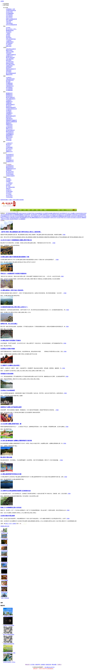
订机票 (13, 199)
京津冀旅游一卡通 (10, 9)
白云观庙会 (8, 44)
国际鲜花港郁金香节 (11, 107)
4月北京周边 (4, 574)
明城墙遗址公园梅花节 (11, 120)
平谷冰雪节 (8, 53)
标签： (2, 237)
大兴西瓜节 (8, 77)
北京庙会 (8, 27)
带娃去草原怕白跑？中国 (9, 652)
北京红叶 (8, 145)
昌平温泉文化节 (60, 214)
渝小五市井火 (4, 586)
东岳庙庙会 (8, 31)
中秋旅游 (8, 181)
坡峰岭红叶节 (9, 151)
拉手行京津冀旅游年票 (11, 24)
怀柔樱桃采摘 (61, 216)
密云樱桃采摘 (54, 216)
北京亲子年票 (9, 11)
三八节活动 (8, 194)
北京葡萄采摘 (9, 90)
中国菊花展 (8, 103)
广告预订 (59, 664)
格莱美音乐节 (46, 214)
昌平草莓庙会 (9, 43)
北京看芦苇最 (4, 539)
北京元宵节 (8, 193)
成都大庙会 (27, 216)
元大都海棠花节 (10, 133)
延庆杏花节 (8, 117)
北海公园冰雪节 (10, 59)
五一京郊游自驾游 (10, 187)
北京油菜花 (8, 111)
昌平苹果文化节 (10, 80)
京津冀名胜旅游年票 (11, 10)
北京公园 (12, 216)
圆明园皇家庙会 (10, 30)
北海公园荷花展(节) (10, 98)
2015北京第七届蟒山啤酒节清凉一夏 (11, 423)
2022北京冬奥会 (10, 174)
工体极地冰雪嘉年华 (11, 54)
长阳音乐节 (8, 157)
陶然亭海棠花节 (10, 131)
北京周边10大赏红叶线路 (8, 348)
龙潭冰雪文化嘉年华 (11, 49)
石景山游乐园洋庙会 (11, 39)
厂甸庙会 (8, 33)
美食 (59, 210)
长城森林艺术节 (10, 161)
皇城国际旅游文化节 (11, 168)
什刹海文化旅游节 (10, 175)
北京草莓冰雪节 (10, 61)
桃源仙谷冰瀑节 (10, 63)
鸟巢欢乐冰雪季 (10, 51)
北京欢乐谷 (24, 213)
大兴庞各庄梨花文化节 (11, 108)
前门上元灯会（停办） (11, 29)
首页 (12, 210)
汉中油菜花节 (53, 214)
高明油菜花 (21, 216)
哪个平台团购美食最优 (8, 634)
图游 (45, 210)
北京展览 (7, 219)
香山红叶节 (8, 144)
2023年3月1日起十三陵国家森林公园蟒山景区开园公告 (16, 240)
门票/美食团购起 (71, 210)
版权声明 (37, 664)
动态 (16, 210)
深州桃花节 (48, 216)
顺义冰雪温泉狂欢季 (11, 73)
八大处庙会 (8, 40)
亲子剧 (7, 213)
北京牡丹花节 (73, 216)
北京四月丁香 (4, 533)
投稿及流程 (48, 664)
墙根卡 (6, 199)
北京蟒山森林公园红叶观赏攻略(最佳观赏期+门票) (15, 257)
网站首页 (27, 664)
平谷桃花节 (8, 100)
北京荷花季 (8, 140)
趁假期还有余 (4, 550)
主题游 (2, 1)
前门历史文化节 (10, 171)
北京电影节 (7, 217)
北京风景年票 (9, 14)
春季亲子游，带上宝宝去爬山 (9, 323)
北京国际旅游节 (10, 165)
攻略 (20, 210)
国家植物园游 (4, 562)
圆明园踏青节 (9, 135)
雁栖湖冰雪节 (9, 74)
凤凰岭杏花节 (9, 124)
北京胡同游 (8, 164)
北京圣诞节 (8, 180)
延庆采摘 (8, 81)
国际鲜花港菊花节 (10, 104)
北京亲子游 (8, 184)
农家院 (17, 199)
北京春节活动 (74, 214)
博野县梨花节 (80, 216)
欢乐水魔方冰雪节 (10, 64)
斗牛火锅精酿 (4, 580)
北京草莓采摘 (9, 84)
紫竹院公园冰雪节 (10, 57)
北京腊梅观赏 (22, 219)
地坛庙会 (8, 36)
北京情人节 (8, 190)
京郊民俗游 (8, 170)
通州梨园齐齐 (4, 592)
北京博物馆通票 (10, 13)
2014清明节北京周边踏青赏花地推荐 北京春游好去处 (16, 490)
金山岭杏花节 (9, 127)
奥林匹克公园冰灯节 (11, 69)
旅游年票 (3, 199)
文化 (63, 210)
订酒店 (10, 199)
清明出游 (8, 188)
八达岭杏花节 (9, 126)
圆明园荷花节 (9, 93)
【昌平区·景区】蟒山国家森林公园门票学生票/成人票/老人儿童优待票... (21, 232)
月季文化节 (8, 138)
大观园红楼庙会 (10, 41)
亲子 (33, 210)
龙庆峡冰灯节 (9, 56)
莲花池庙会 (8, 37)
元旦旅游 (8, 178)
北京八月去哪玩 (71, 213)
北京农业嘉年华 (38, 213)
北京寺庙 (16, 216)
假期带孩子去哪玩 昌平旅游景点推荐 (11, 407)
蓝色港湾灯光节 (10, 173)
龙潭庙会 (8, 34)
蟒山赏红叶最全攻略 (6, 457)
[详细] (64, 234)
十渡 (31, 214)
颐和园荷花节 (9, 94)
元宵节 (32, 216)
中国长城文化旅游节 (15, 217)
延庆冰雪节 (8, 60)
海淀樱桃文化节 (6, 216)
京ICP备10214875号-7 (50, 667)
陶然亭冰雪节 (9, 50)
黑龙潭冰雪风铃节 (14, 219)
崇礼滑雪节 (8, 67)
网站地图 (54, 664)
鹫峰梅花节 (8, 123)
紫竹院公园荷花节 (10, 97)
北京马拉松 (73, 217)
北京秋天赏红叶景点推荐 (8, 515)
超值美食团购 (12, 213)
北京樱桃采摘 (9, 83)
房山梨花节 (8, 106)
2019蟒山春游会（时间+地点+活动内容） (12, 290)
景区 (41, 210)
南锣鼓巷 (36, 216)
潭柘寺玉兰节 (9, 128)
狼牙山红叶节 (9, 148)
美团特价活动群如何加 (8, 643)
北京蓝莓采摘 (9, 88)
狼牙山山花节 (9, 137)
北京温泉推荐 (67, 214)
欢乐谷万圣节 (9, 195)
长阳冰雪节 (8, 70)
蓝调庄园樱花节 (10, 134)
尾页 (15, 523)
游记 (37, 210)
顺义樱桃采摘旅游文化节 (36, 217)
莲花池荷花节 (9, 96)
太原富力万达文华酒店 (8, 625)
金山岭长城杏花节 (10, 130)
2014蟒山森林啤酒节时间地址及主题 (11, 474)
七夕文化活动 (9, 197)
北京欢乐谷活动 (79, 213)
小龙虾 (19, 213)
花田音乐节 (8, 158)
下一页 (12, 523)
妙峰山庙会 (8, 46)
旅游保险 (21, 199)
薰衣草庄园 (67, 216)
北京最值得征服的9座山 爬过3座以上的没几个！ (14, 307)
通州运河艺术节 (10, 167)
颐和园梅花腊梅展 (18, 214)
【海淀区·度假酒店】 (8, 616)
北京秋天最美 (4, 545)
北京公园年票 (9, 16)
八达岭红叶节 (9, 143)
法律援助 (43, 664)
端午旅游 (8, 185)
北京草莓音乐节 (10, 160)
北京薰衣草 (8, 110)
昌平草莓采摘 (6, 214)
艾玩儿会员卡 (9, 17)
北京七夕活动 (67, 217)
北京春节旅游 (9, 191)
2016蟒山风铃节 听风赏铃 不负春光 (11, 340)
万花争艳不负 (4, 568)
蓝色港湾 (35, 214)
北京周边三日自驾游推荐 (8, 390)
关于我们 (32, 664)
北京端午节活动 (31, 213)
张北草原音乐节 (10, 154)
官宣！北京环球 (5, 598)
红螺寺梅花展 (9, 118)
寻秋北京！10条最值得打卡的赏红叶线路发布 (13, 273)
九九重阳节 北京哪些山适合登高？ (10, 365)
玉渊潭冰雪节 (9, 66)
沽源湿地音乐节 (10, 155)
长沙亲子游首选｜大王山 (9, 662)
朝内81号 (12, 214)
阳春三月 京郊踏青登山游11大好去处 (11, 507)
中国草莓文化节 (10, 86)
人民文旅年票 (9, 23)
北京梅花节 (8, 114)
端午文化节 (54, 217)
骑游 (29, 210)
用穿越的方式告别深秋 (7, 373)
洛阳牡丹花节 (56, 213)
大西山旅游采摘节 (10, 78)
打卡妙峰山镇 (4, 556)
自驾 (25, 210)
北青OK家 (8, 21)
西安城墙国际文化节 (25, 217)
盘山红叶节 (8, 150)
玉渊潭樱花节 (9, 113)
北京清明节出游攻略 (47, 213)
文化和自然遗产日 (46, 217)
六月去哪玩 (40, 214)
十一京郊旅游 (9, 183)
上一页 (9, 523)
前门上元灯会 (42, 216)
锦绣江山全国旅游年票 (11, 19)
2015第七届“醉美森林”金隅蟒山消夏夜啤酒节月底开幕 (16, 440)
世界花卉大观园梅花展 (11, 121)
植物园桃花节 (9, 101)
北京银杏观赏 (9, 147)
